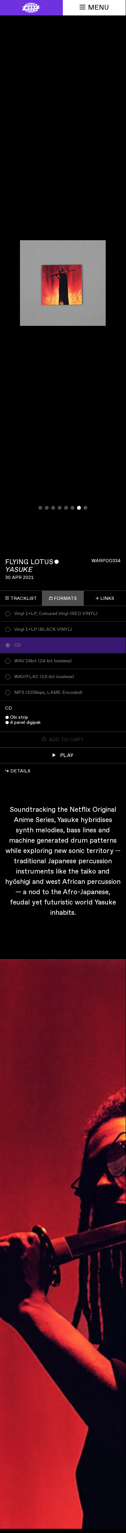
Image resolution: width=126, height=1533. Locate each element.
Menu (98, 8)
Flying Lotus (29, 562)
